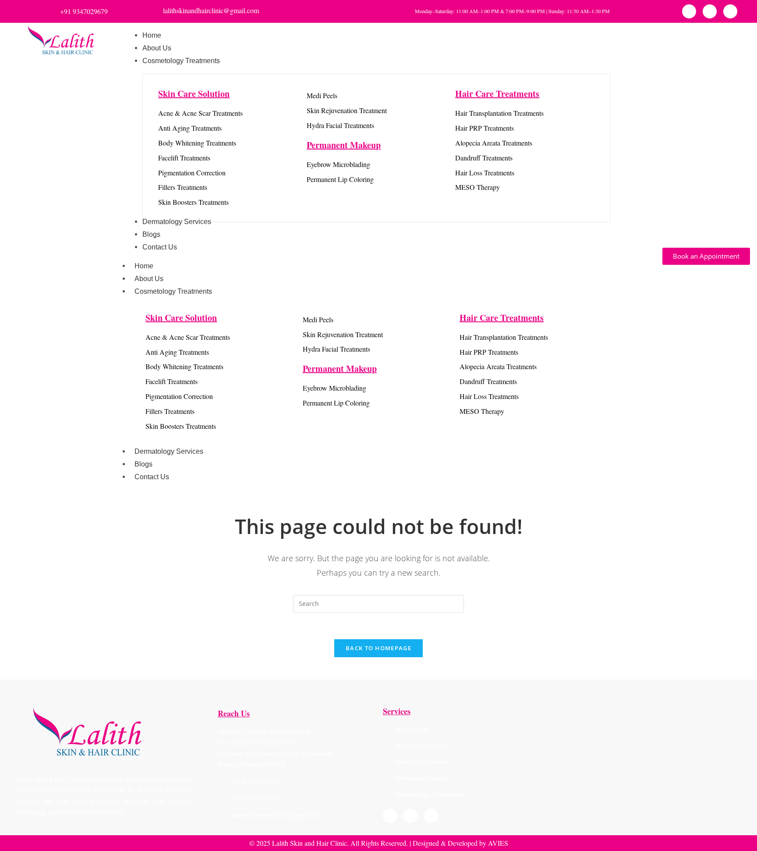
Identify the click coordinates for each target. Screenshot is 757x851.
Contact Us (151, 477)
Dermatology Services (168, 451)
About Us (148, 278)
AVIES (498, 842)
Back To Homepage (378, 648)
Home (143, 266)
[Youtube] (730, 11)
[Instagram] (710, 11)
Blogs (143, 464)
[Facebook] (689, 11)
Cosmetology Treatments (173, 291)
